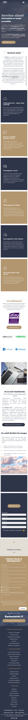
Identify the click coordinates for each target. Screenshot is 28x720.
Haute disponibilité (14, 643)
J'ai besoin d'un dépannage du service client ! (13, 592)
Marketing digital (14, 674)
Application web (14, 678)
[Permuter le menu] (23, 2)
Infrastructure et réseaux (14, 637)
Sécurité (14, 641)
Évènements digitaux (14, 682)
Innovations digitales (14, 680)
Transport (14, 706)
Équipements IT (14, 639)
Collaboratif (14, 660)
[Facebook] (14, 718)
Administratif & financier (14, 654)
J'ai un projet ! (5, 590)
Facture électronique (14, 652)
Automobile (14, 702)
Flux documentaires (14, 663)
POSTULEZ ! (21, 710)
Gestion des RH (14, 658)
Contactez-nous (9, 117)
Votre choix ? (4, 586)
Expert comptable (14, 695)
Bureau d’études (14, 693)
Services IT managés (14, 632)
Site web (14, 676)
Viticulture (14, 700)
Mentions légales (10, 715)
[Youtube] (16, 718)
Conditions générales (18, 715)
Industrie (14, 689)
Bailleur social (14, 704)
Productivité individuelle (14, 665)
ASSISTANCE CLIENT (9, 712)
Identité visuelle (14, 671)
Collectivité (14, 691)
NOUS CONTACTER (19, 712)
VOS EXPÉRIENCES (8, 710)
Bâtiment (14, 697)
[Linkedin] (12, 718)
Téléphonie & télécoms (14, 645)
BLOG (15, 710)
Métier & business (14, 656)
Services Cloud (14, 634)
